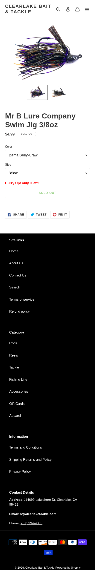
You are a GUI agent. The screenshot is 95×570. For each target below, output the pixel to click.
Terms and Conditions (25, 447)
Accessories (18, 391)
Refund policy (19, 311)
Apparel (15, 415)
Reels (13, 355)
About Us (16, 263)
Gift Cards (17, 404)
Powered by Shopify (67, 567)
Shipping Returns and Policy (30, 459)
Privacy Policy (20, 471)
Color (8, 146)
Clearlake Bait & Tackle (28, 9)
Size (8, 164)
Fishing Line (18, 379)
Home (13, 251)
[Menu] (87, 9)
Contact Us (17, 275)
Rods (13, 343)
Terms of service (21, 299)
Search (14, 287)
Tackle (14, 367)
